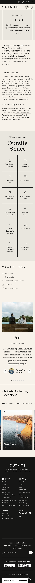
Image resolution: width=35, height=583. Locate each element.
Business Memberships (9, 500)
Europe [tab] (17, 403)
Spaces (4, 484)
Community (5, 487)
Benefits (4, 489)
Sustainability (22, 489)
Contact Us (5, 513)
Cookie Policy (23, 503)
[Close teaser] (29, 578)
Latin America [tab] (27, 403)
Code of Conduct (24, 497)
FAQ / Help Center (8, 518)
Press (20, 487)
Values (21, 484)
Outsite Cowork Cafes (8, 495)
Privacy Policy (23, 500)
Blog (20, 495)
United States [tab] (7, 403)
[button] (15, 580)
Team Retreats (6, 497)
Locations (5, 482)
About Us (21, 482)
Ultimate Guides (7, 516)
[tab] (11, 380)
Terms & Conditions (25, 505)
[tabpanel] (17, 430)
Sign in (30, 2)
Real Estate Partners (24, 492)
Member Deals (6, 492)
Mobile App (5, 503)
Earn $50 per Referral (8, 505)
